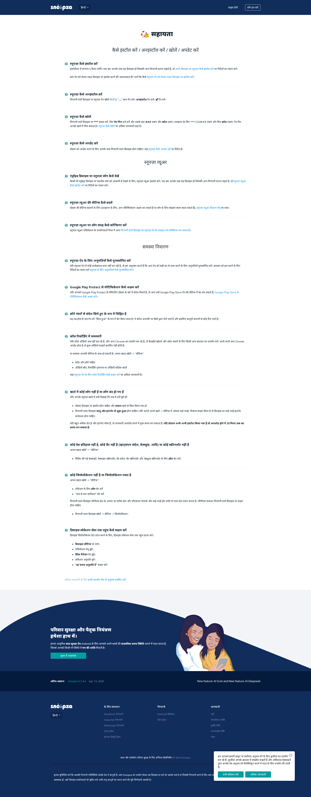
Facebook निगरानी (113, 714)
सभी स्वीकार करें (231, 774)
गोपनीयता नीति (218, 719)
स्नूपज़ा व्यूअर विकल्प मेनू (208, 208)
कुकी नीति (215, 725)
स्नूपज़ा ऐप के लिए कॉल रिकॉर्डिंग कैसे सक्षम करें (97, 374)
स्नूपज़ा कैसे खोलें (106, 126)
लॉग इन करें (252, 7)
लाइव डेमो (233, 7)
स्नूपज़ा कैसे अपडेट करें (160, 149)
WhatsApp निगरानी (114, 725)
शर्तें (212, 714)
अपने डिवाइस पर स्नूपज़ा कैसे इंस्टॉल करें (194, 69)
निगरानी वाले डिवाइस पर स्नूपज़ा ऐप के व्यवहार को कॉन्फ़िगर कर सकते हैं (155, 230)
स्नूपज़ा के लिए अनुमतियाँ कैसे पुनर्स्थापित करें (111, 270)
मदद (213, 736)
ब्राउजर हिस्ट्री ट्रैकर (112, 736)
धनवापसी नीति (218, 731)
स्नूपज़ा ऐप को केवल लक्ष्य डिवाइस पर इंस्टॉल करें (170, 77)
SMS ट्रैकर (109, 731)
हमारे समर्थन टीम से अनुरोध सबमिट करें (107, 579)
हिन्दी (83, 7)
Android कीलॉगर (166, 714)
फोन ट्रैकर (161, 719)
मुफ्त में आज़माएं (68, 655)
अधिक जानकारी (258, 774)
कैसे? (112, 99)
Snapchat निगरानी (113, 719)
